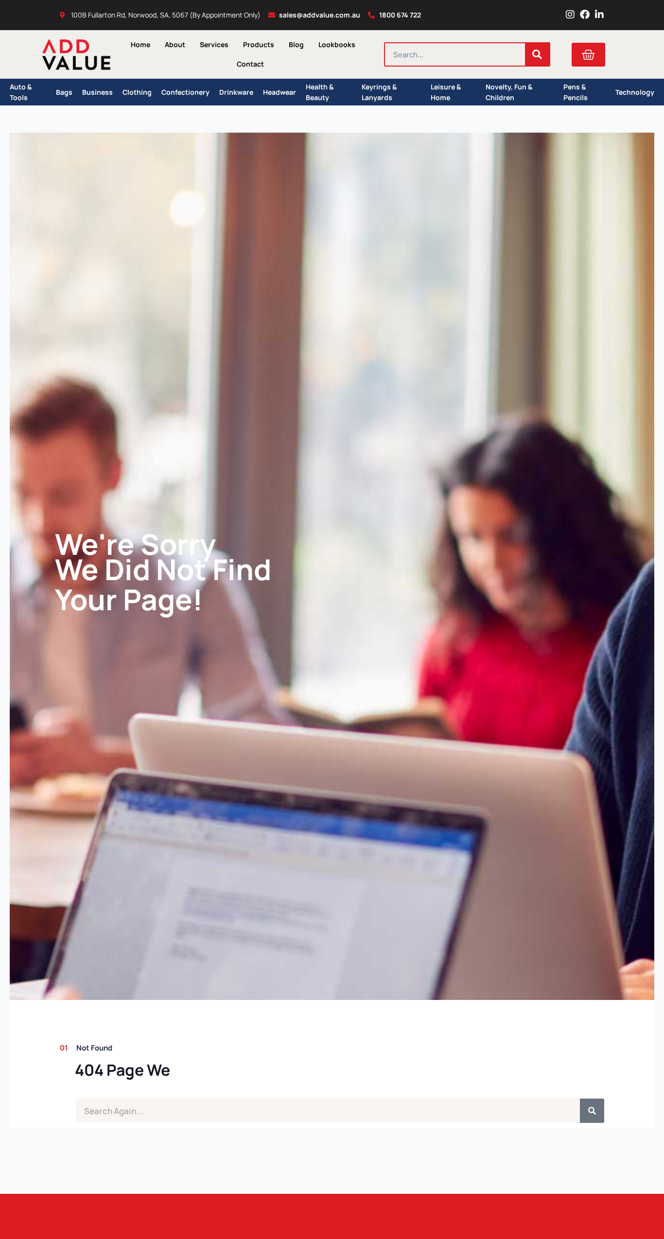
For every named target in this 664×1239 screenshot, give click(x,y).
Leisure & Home (446, 92)
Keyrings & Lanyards (379, 92)
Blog (296, 44)
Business (97, 92)
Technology (634, 92)
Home (140, 44)
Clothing (137, 92)
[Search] (537, 54)
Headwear (279, 92)
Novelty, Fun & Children (509, 92)
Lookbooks (336, 44)
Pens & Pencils (575, 92)
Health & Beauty (319, 92)
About (175, 44)
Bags (64, 92)
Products (258, 44)
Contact (250, 64)
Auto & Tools (21, 92)
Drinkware (236, 92)
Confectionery (185, 92)
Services (214, 44)
